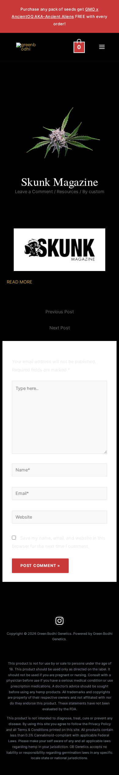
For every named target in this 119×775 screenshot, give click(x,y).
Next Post (59, 328)
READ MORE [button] (19, 282)
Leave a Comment (34, 191)
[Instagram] (59, 620)
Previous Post (59, 312)
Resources (67, 191)
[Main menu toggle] (102, 46)
